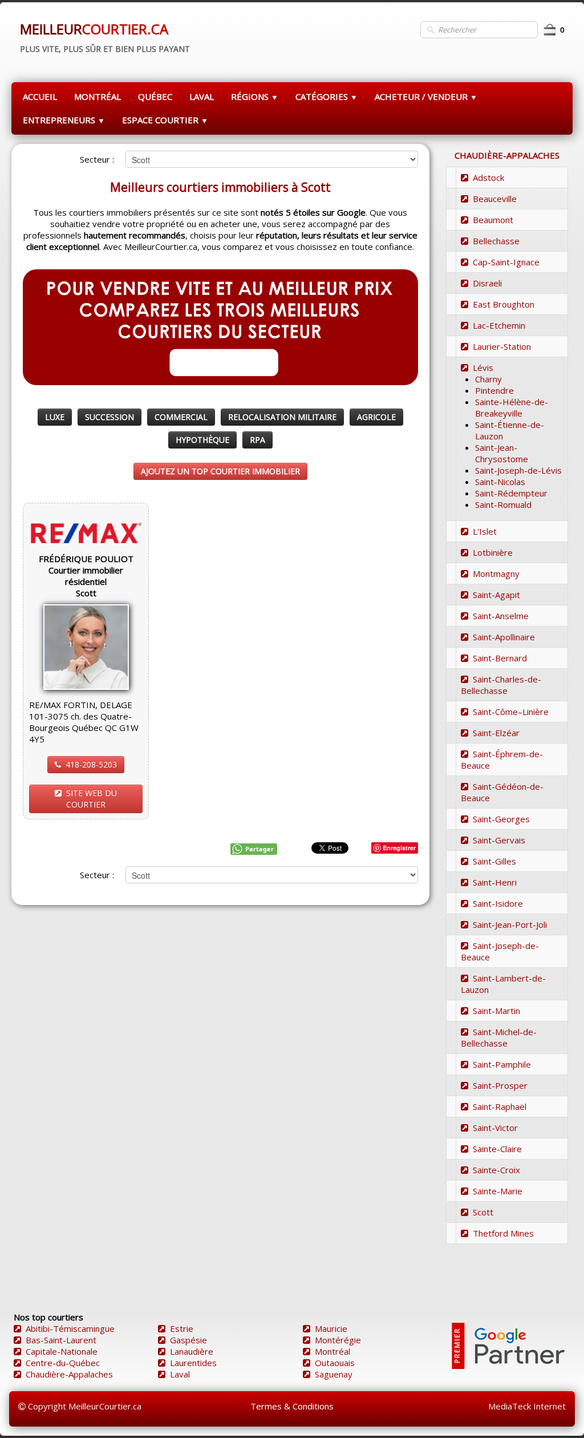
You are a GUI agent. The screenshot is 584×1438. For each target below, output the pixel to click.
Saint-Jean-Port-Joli (510, 924)
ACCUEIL (40, 96)
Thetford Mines (503, 1233)
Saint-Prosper (500, 1085)
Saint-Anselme (501, 615)
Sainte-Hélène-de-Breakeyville (511, 407)
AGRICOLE (376, 416)
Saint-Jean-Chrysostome (501, 453)
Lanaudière (191, 1351)
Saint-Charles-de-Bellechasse (501, 684)
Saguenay (333, 1374)
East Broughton (503, 304)
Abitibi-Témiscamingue (70, 1328)
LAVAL (201, 96)
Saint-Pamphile (502, 1064)
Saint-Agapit (496, 594)
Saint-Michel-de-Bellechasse (499, 1037)
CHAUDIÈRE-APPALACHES (507, 155)
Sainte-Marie (497, 1191)
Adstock (488, 177)
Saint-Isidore (498, 903)
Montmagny (496, 573)
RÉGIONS (254, 96)
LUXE (54, 416)
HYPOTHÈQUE (202, 439)
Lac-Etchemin (499, 325)
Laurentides (193, 1362)
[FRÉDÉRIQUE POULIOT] (86, 646)
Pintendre (494, 390)
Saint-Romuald (503, 504)
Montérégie (338, 1340)
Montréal (332, 1351)
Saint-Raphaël (499, 1106)
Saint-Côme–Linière (511, 711)
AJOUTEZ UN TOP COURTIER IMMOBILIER (220, 471)
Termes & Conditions (292, 1406)
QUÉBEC (155, 96)
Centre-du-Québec (63, 1362)
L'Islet (485, 531)
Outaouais (335, 1362)
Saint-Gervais (499, 840)
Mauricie (331, 1328)
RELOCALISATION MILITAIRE (282, 416)
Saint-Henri (495, 882)
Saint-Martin (496, 1010)
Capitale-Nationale (62, 1351)
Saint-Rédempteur (511, 493)
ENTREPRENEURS (64, 120)
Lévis (483, 367)
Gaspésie (188, 1340)
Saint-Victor (495, 1127)
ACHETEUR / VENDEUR (426, 96)
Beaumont (493, 219)
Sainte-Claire (497, 1148)
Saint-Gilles (494, 861)
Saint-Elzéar (496, 732)
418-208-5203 (91, 764)
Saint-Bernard (500, 658)
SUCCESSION (109, 416)
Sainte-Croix (496, 1170)
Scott (483, 1212)
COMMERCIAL (181, 416)
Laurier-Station (502, 346)
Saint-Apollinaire (504, 637)
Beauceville (495, 198)
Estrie (181, 1328)
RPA (257, 439)
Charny (488, 379)
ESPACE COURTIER (165, 120)
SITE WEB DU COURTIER (91, 798)
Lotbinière (493, 552)
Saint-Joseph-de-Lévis (518, 470)
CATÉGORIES (326, 96)
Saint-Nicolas (500, 481)
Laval (180, 1374)
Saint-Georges (501, 819)
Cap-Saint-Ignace (506, 262)
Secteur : (97, 159)
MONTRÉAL (97, 96)
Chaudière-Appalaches (69, 1374)
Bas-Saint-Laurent (61, 1340)
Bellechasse (496, 241)
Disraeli (487, 283)
